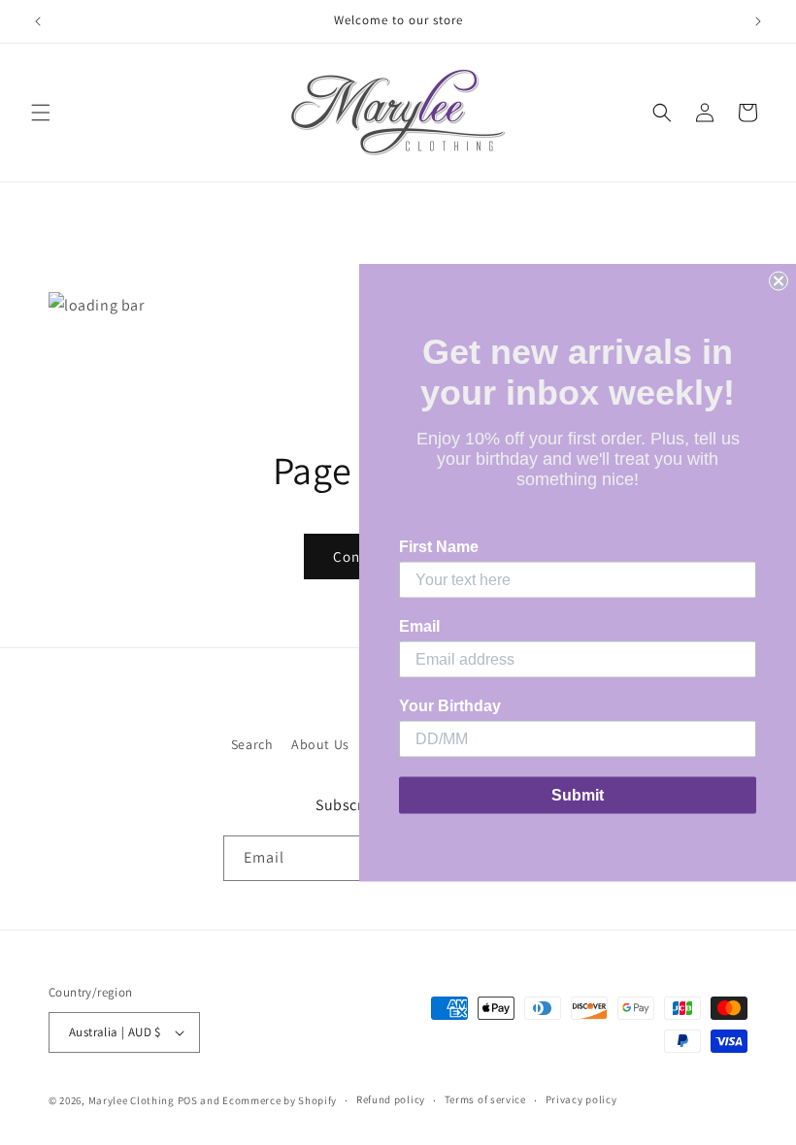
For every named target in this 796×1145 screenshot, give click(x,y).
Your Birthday (450, 706)
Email (419, 626)
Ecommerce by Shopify (279, 1100)
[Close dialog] (778, 281)
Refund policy (390, 1099)
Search (252, 744)
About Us (320, 744)
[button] (40, 112)
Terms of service (485, 1099)
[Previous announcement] (38, 21)
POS (188, 1100)
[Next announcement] (758, 21)
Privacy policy (581, 1099)
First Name (439, 547)
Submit (577, 795)
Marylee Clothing (131, 1100)
